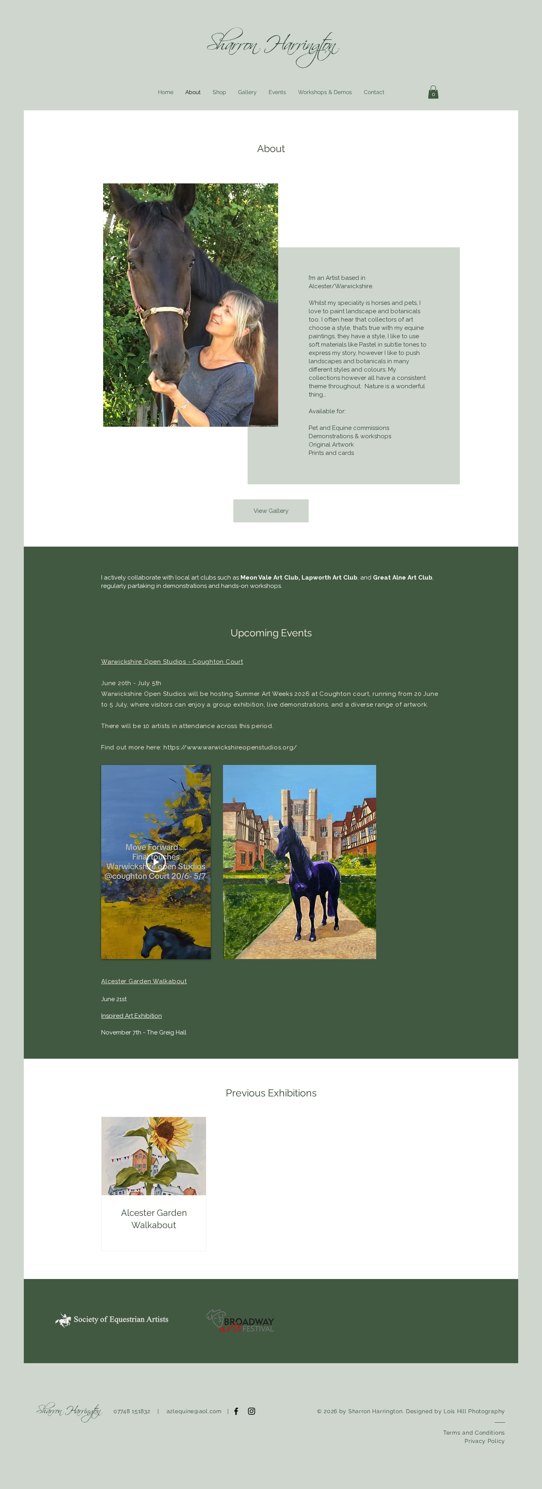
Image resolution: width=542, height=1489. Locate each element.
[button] (433, 91)
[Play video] (156, 862)
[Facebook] (236, 1411)
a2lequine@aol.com (194, 1411)
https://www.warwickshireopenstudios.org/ (230, 747)
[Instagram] (251, 1411)
